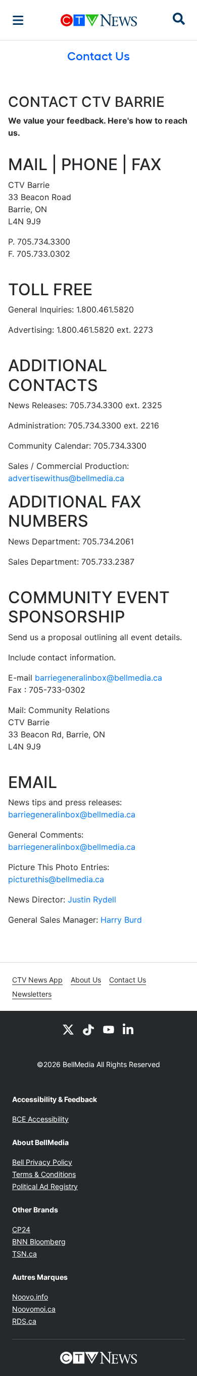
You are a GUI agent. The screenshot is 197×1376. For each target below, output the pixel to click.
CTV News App (37, 979)
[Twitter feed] (68, 1029)
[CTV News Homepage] (99, 20)
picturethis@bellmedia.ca (56, 879)
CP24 (21, 1229)
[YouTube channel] (109, 1029)
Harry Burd (121, 920)
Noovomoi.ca (34, 1309)
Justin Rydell (92, 899)
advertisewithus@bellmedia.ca (66, 478)
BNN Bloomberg (39, 1241)
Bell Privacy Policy (42, 1162)
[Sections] (18, 20)
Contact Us (127, 979)
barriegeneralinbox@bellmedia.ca (98, 678)
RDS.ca (24, 1321)
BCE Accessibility (40, 1119)
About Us (86, 979)
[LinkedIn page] (129, 1029)
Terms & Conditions (44, 1174)
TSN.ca (24, 1253)
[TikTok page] (88, 1029)
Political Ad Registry (45, 1186)
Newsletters (32, 994)
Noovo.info (30, 1296)
